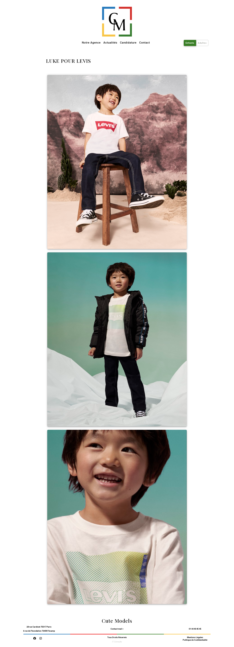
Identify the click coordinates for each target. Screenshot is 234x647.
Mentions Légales (195, 637)
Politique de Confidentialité (195, 640)
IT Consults (117, 642)
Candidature (128, 42)
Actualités (110, 42)
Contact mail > (116, 629)
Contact (144, 42)
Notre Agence (91, 42)
